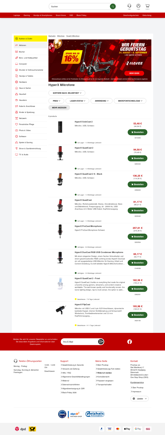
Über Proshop (137, 387)
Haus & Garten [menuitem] (25, 88)
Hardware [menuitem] (23, 82)
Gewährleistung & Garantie (73, 365)
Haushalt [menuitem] (22, 94)
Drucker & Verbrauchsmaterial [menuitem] (31, 70)
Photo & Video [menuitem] (25, 130)
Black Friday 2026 (69, 392)
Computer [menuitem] (23, 64)
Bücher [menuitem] (22, 52)
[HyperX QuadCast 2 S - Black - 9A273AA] (61, 179)
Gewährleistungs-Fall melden (108, 369)
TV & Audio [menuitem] (23, 154)
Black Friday (81, 15)
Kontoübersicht (103, 376)
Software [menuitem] (22, 136)
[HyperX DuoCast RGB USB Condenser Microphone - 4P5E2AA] (61, 258)
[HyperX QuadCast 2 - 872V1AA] (61, 153)
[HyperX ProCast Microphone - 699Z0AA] (61, 231)
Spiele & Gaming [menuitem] (26, 142)
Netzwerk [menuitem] (22, 118)
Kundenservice (137, 382)
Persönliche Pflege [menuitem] (26, 124)
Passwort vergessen (105, 380)
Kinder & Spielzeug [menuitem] (26, 112)
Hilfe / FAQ (66, 373)
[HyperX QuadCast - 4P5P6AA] (61, 205)
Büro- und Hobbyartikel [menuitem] (28, 58)
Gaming (27, 15)
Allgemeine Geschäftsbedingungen (76, 376)
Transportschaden (104, 384)
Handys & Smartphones (42, 15)
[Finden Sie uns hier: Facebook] (130, 341)
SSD (71, 15)
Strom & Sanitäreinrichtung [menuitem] (30, 148)
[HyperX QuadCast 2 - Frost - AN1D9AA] (61, 284)
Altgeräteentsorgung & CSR (73, 388)
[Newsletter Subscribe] (101, 341)
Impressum (136, 391)
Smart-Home (61, 15)
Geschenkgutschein (131, 15)
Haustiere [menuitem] (23, 100)
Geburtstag (147, 15)
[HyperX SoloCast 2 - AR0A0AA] (61, 127)
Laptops (17, 15)
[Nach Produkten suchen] (113, 6)
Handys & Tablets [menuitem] (26, 76)
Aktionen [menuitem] (22, 45)
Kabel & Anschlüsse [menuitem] (27, 106)
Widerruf (65, 380)
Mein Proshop (102, 365)
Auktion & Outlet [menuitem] (25, 38)
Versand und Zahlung (70, 369)
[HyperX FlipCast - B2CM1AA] (61, 310)
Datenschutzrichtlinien (71, 384)
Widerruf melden (104, 373)
